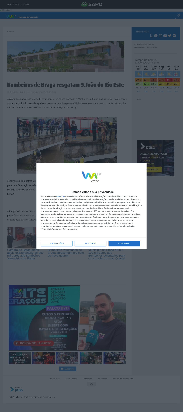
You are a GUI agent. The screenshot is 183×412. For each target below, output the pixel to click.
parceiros (60, 196)
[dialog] (91, 206)
